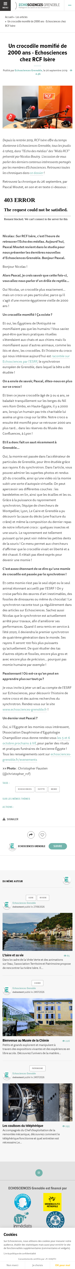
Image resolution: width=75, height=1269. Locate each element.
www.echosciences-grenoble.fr (25, 709)
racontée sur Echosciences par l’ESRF (36, 358)
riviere (43, 898)
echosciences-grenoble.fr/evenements (37, 756)
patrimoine (37, 1068)
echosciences (25, 789)
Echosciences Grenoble (28, 70)
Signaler (12, 819)
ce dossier (36, 172)
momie (54, 789)
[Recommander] (42, 835)
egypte (41, 789)
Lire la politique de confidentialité (20, 1253)
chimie (37, 983)
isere (30, 898)
